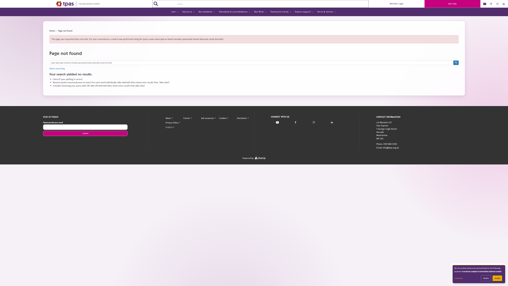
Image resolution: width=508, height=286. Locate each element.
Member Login (396, 4)
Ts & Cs (169, 127)
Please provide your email (53, 122)
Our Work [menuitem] (259, 12)
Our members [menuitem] (205, 12)
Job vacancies (207, 118)
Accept (497, 278)
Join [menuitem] (173, 12)
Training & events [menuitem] (279, 12)
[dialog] (478, 274)
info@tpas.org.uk (391, 148)
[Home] (76, 4)
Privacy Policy (172, 123)
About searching (57, 68)
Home (52, 31)
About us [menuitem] (187, 12)
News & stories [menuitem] (325, 12)
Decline (486, 278)
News (168, 118)
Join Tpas (452, 4)
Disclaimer (242, 118)
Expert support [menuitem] (303, 12)
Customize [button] (458, 278)
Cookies (222, 118)
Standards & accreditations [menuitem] (233, 12)
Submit (85, 133)
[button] (456, 38)
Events (186, 118)
